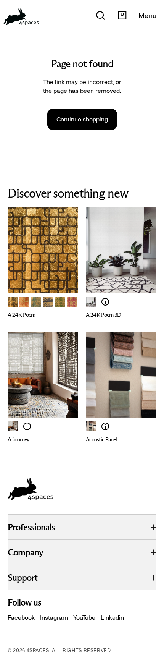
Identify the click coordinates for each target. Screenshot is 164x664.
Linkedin (112, 617)
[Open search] (100, 15)
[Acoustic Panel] (105, 426)
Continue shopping (82, 119)
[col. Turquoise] (36, 302)
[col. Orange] (24, 302)
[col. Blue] (48, 302)
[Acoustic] (91, 426)
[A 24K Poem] (91, 302)
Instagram (54, 617)
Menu (147, 15)
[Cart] (122, 15)
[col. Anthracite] (13, 302)
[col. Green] (60, 302)
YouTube (84, 617)
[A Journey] (13, 426)
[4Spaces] (21, 15)
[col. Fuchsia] (72, 302)
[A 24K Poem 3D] (105, 302)
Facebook (21, 617)
